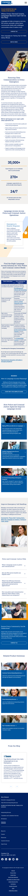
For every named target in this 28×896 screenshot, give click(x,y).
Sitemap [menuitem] (13, 870)
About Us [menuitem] (3, 831)
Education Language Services (8, 800)
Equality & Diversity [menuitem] (13, 886)
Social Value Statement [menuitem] (13, 877)
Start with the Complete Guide (14, 391)
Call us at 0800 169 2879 (8, 855)
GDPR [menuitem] (13, 888)
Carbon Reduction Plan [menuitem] (13, 881)
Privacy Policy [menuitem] (13, 872)
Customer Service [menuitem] (5, 840)
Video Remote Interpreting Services (9, 802)
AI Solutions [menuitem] (4, 818)
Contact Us (14, 31)
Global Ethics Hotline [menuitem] (13, 890)
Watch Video (14, 42)
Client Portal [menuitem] (4, 844)
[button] (25, 232)
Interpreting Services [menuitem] (6, 812)
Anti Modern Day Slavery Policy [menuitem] (13, 879)
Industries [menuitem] (3, 822)
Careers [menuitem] (3, 834)
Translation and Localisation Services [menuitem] (10, 815)
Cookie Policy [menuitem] (13, 875)
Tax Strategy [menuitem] (13, 884)
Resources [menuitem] (3, 837)
